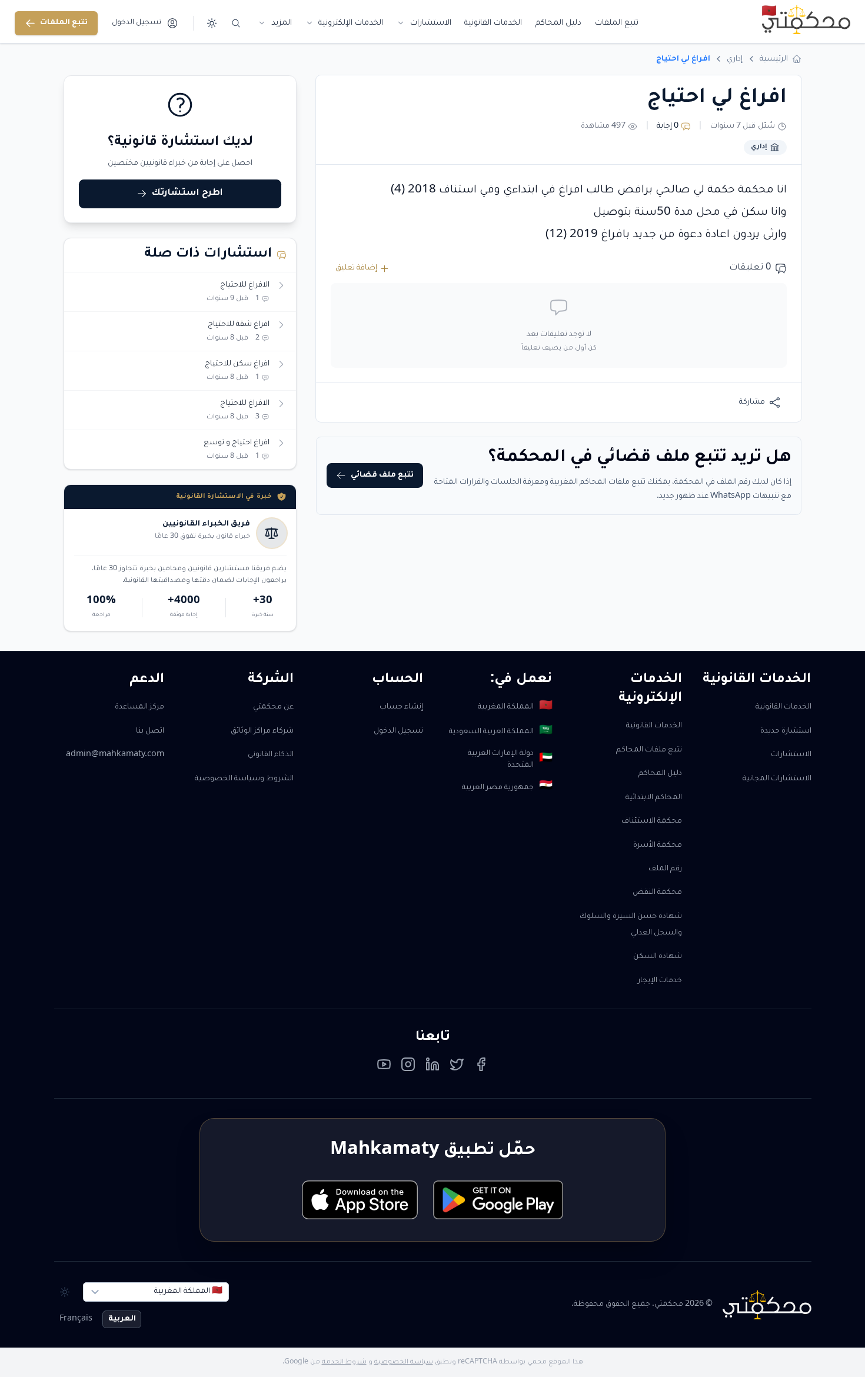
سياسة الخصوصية (403, 1362)
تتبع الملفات (64, 23)
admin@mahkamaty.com (115, 755)
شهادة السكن (657, 957)
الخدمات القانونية (783, 707)
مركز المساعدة (139, 707)
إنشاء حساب (401, 707)
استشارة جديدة (785, 731)
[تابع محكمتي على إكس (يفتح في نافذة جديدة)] (457, 1068)
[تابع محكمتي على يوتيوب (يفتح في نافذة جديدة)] (384, 1068)
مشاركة (752, 402)
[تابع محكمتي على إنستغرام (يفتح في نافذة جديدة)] (408, 1068)
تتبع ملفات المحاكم (649, 750)
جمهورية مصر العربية (507, 787)
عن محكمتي (273, 707)
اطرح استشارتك (187, 193)
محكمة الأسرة (657, 846)
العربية (122, 1319)
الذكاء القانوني (271, 755)
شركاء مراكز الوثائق (262, 731)
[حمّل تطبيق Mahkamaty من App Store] (359, 1199)
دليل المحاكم (660, 774)
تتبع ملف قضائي (382, 475)
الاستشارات (791, 755)
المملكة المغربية (515, 707)
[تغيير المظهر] (211, 23)
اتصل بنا (150, 731)
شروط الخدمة (344, 1362)
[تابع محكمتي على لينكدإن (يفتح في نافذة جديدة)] (432, 1068)
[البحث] (236, 23)
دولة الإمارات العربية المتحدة (510, 760)
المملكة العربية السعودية (500, 731)
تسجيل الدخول (398, 731)
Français (75, 1319)
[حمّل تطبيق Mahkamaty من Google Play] (498, 1199)
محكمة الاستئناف (651, 821)
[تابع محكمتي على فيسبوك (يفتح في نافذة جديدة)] (481, 1068)
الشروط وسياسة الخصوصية (244, 779)
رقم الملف (665, 869)
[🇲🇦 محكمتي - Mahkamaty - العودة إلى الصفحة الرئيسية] (805, 19)
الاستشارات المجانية (777, 779)
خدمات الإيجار (660, 981)
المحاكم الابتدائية (654, 798)
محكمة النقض (657, 893)
